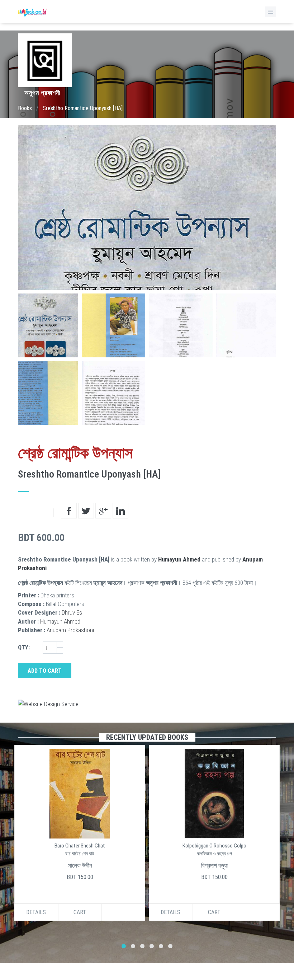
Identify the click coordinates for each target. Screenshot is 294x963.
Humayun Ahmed (179, 559)
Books (25, 108)
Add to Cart (45, 670)
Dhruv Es (72, 612)
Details (36, 912)
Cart (80, 912)
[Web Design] (147, 704)
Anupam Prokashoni (70, 630)
